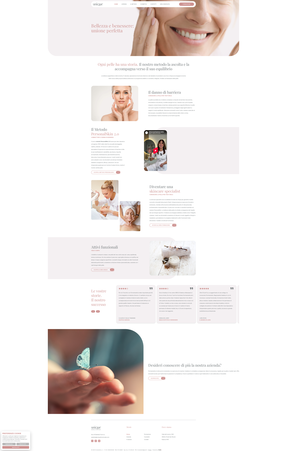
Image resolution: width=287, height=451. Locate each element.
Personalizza (9, 444)
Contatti (153, 4)
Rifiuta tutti (22, 444)
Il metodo (133, 4)
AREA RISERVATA (165, 4)
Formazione (186, 4)
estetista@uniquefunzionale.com (100, 437)
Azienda (124, 4)
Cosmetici (143, 4)
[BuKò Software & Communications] (159, 449)
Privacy (149, 449)
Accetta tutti (15, 447)
